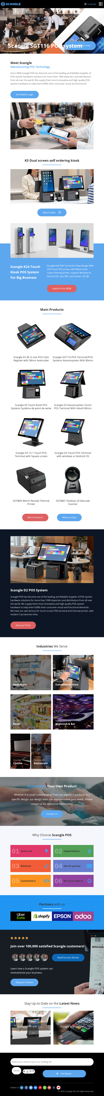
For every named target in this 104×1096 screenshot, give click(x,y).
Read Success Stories (68, 957)
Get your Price (23, 625)
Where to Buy (69, 517)
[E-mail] (49, 1087)
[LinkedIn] (22, 1087)
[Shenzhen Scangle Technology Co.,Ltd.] (10, 4)
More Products (35, 517)
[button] (99, 31)
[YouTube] (58, 1087)
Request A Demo (24, 982)
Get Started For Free (80, 45)
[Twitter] (31, 1087)
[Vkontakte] (35, 1087)
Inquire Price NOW (61, 288)
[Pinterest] (40, 1087)
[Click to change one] (29, 1071)
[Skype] (45, 1087)
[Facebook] (26, 1087)
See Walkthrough (24, 94)
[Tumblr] (54, 1087)
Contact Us (52, 813)
